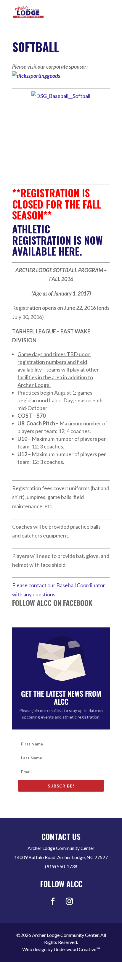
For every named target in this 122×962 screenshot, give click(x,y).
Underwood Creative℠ (77, 949)
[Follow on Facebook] (53, 901)
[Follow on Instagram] (69, 901)
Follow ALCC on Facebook (52, 602)
